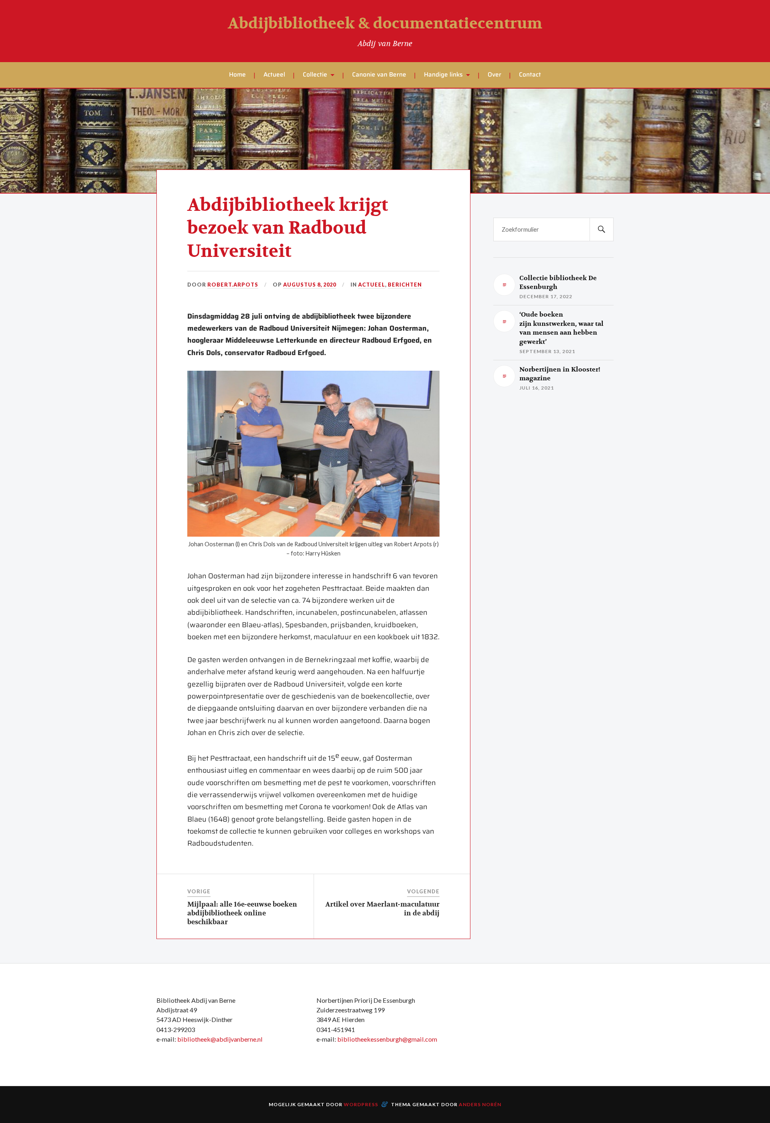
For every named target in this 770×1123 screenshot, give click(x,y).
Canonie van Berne (379, 74)
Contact (530, 74)
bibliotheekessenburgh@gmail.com (387, 1039)
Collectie (315, 74)
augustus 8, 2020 (309, 284)
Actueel (274, 74)
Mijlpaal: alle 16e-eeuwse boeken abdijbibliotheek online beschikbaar (242, 913)
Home (237, 74)
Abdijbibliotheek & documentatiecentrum (385, 23)
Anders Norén (480, 1104)
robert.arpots (232, 284)
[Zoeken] (602, 229)
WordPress (361, 1104)
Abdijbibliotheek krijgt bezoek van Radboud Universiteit (287, 228)
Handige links (443, 74)
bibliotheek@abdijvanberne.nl (220, 1039)
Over (494, 74)
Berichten (405, 284)
